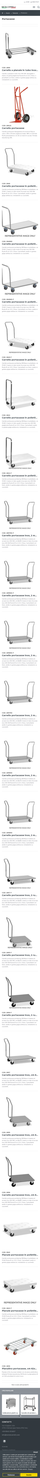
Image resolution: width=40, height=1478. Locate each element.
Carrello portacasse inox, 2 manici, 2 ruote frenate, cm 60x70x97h (20, 595)
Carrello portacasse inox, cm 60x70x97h (20, 1135)
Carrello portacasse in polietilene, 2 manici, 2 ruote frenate (20, 302)
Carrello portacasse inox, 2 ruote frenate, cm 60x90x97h (20, 1015)
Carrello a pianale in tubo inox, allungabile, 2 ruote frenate (20, 70)
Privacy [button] (30, 1469)
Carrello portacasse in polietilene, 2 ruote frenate (20, 359)
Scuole (8, 13)
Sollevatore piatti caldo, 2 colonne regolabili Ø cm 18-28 (11, 1413)
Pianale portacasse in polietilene (20, 1255)
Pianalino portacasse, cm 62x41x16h (20, 1368)
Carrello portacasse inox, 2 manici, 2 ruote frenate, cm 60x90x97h (20, 655)
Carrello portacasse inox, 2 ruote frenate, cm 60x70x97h (20, 955)
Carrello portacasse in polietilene (20, 186)
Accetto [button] (28, 1475)
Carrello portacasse (13, 128)
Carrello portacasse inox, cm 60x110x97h (20, 1075)
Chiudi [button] (35, 1452)
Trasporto (15, 13)
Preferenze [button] (11, 1475)
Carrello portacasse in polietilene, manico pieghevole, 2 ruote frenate (20, 475)
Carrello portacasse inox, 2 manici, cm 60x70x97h (20, 775)
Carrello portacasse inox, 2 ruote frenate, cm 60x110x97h (20, 895)
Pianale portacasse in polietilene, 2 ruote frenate (20, 1310)
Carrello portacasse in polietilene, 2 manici (20, 244)
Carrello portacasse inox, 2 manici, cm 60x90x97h (20, 835)
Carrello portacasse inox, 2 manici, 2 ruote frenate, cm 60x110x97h (20, 535)
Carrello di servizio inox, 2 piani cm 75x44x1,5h (29, 1413)
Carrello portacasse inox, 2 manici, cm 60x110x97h (20, 715)
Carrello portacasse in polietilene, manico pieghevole (20, 417)
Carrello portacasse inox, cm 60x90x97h (20, 1195)
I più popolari (7, 1390)
